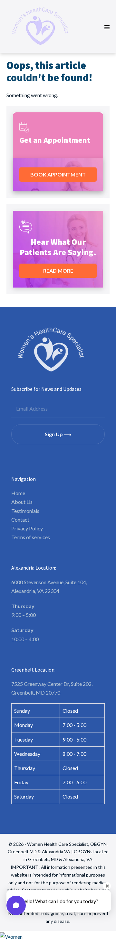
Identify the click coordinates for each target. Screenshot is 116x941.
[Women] (58, 936)
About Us (22, 502)
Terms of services (30, 537)
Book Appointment (58, 174)
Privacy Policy (27, 528)
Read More (58, 270)
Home (18, 493)
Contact (20, 519)
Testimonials (25, 511)
